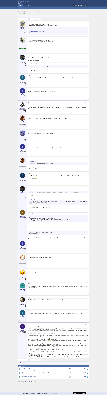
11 (30, 18)
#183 (87, 55)
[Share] (85, 22)
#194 (87, 241)
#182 (87, 37)
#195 (87, 255)
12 (32, 18)
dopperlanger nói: (32, 63)
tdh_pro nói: (31, 189)
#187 (87, 115)
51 (36, 18)
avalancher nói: (31, 230)
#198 (87, 297)
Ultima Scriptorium (33, 370)
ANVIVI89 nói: (31, 199)
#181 (87, 21)
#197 (87, 283)
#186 (87, 102)
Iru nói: (30, 213)
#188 (87, 131)
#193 (87, 210)
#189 (87, 144)
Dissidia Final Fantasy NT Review (29, 376)
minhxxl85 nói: (31, 161)
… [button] (24, 18)
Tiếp (39, 18)
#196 (87, 270)
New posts (20, 7)
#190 (87, 158)
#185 (87, 88)
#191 (87, 173)
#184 (87, 75)
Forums (20, 5)
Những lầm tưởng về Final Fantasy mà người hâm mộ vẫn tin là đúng (36, 372)
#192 (87, 186)
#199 (87, 310)
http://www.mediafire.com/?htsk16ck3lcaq (37, 31)
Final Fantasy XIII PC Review (28, 368)
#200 (87, 324)
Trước (20, 18)
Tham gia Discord (27, 5)
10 (29, 18)
